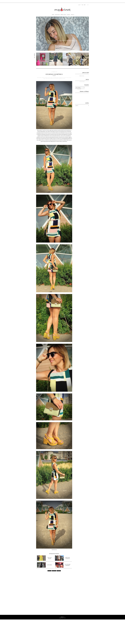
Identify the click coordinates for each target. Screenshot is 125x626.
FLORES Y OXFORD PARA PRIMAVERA (56, 62)
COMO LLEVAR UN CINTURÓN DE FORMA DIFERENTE (69, 61)
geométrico (61, 77)
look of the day (66, 77)
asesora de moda (45, 77)
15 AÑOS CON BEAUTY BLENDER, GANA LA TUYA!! (43, 61)
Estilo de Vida (57, 14)
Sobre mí (72, 14)
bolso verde (50, 77)
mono (44, 78)
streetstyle (61, 78)
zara (64, 78)
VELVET (82, 63)
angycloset (39, 77)
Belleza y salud (63, 14)
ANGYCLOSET (82, 81)
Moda (53, 14)
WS (63, 616)
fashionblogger (55, 77)
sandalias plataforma (54, 78)
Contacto (68, 14)
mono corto (48, 78)
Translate (83, 88)
